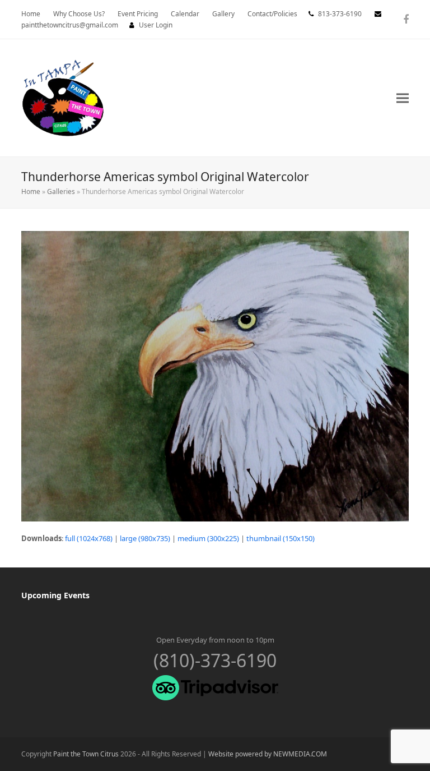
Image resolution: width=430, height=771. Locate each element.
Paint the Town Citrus (86, 754)
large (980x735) (145, 538)
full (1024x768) (89, 538)
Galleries (61, 191)
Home (30, 191)
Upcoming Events (55, 595)
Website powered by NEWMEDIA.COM (267, 754)
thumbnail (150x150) (280, 538)
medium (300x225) (208, 538)
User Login (155, 25)
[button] (402, 98)
